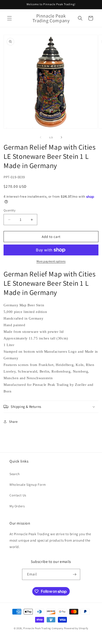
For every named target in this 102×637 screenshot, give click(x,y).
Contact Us (17, 495)
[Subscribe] (75, 574)
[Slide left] (40, 137)
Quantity (9, 210)
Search (14, 474)
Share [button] (13, 421)
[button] (9, 18)
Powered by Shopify (76, 628)
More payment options (51, 261)
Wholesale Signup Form (27, 484)
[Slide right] (61, 137)
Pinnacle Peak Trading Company (43, 628)
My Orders (17, 506)
